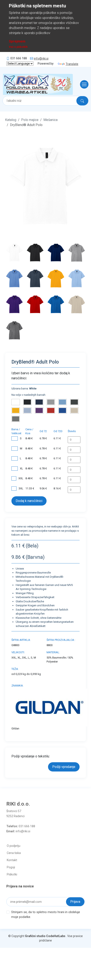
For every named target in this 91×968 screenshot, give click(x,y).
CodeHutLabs (55, 936)
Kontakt (12, 860)
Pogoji (11, 867)
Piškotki (12, 874)
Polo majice (30, 120)
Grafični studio (35, 936)
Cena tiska (14, 852)
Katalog (10, 120)
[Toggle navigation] (82, 84)
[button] (11, 186)
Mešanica (50, 120)
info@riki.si (41, 58)
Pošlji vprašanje (63, 767)
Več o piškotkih (18, 46)
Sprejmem (17, 41)
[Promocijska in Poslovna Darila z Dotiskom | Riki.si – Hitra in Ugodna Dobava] (38, 84)
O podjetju (13, 845)
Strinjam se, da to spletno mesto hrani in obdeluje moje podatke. (45, 914)
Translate (72, 64)
